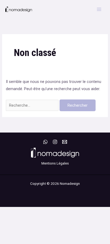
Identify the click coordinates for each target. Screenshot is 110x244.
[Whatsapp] (45, 141)
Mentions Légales (55, 163)
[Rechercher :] (33, 105)
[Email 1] (64, 141)
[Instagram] (55, 141)
